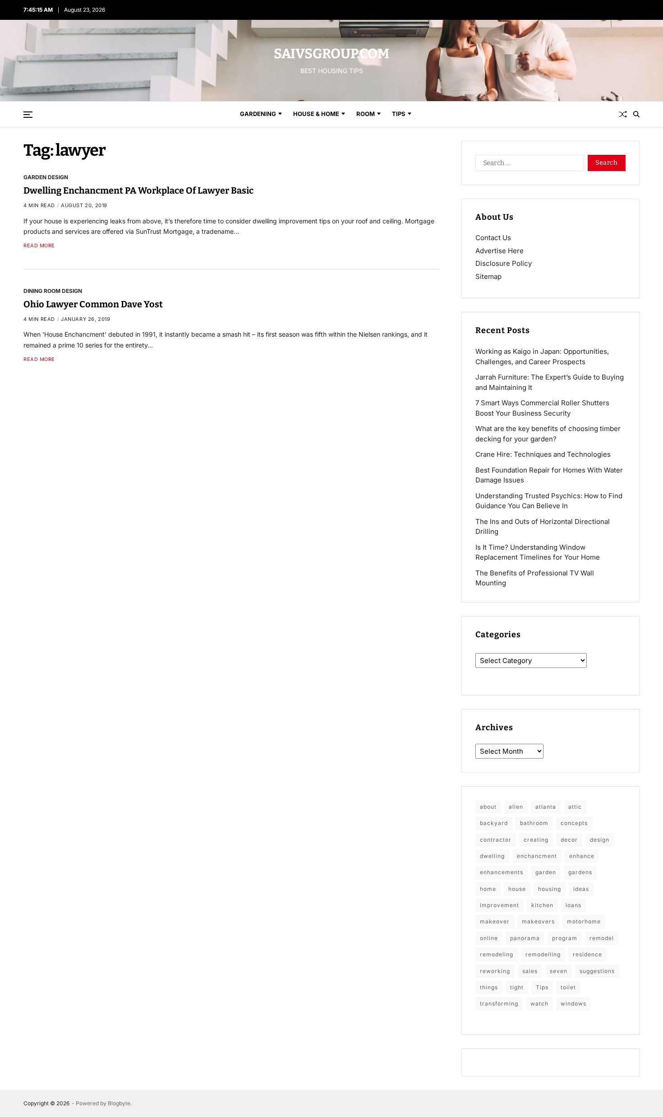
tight (517, 987)
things (489, 987)
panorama (525, 938)
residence (587, 954)
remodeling (496, 954)
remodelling (543, 954)
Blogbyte (119, 1103)
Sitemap (488, 276)
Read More (39, 245)
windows (573, 1003)
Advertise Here (499, 250)
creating (536, 839)
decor (569, 839)
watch (539, 1003)
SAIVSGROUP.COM (331, 53)
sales (530, 971)
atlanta (545, 806)
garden (545, 872)
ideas (581, 888)
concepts (574, 823)
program (564, 938)
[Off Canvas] (27, 114)
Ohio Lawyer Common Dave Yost (93, 303)
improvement (499, 905)
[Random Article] (623, 114)
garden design (45, 177)
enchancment (537, 856)
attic (575, 806)
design (599, 839)
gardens (580, 872)
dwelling (492, 856)
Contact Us (493, 237)
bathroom (534, 823)
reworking (495, 971)
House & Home (316, 113)
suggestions (597, 971)
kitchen (542, 905)
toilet (568, 987)
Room (365, 113)
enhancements (501, 872)
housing (549, 888)
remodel (601, 938)
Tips (398, 113)
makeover (495, 921)
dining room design (52, 290)
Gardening (258, 113)
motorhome (584, 921)
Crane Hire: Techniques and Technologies (543, 454)
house (517, 888)
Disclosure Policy (503, 263)
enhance (581, 856)
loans (573, 905)
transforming (499, 1003)
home (488, 888)
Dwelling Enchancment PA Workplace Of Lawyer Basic (138, 190)
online (489, 938)
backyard (494, 823)
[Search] (636, 114)
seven (558, 971)
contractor (495, 839)
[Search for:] (528, 165)
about (488, 806)
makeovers (538, 921)
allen (516, 806)
